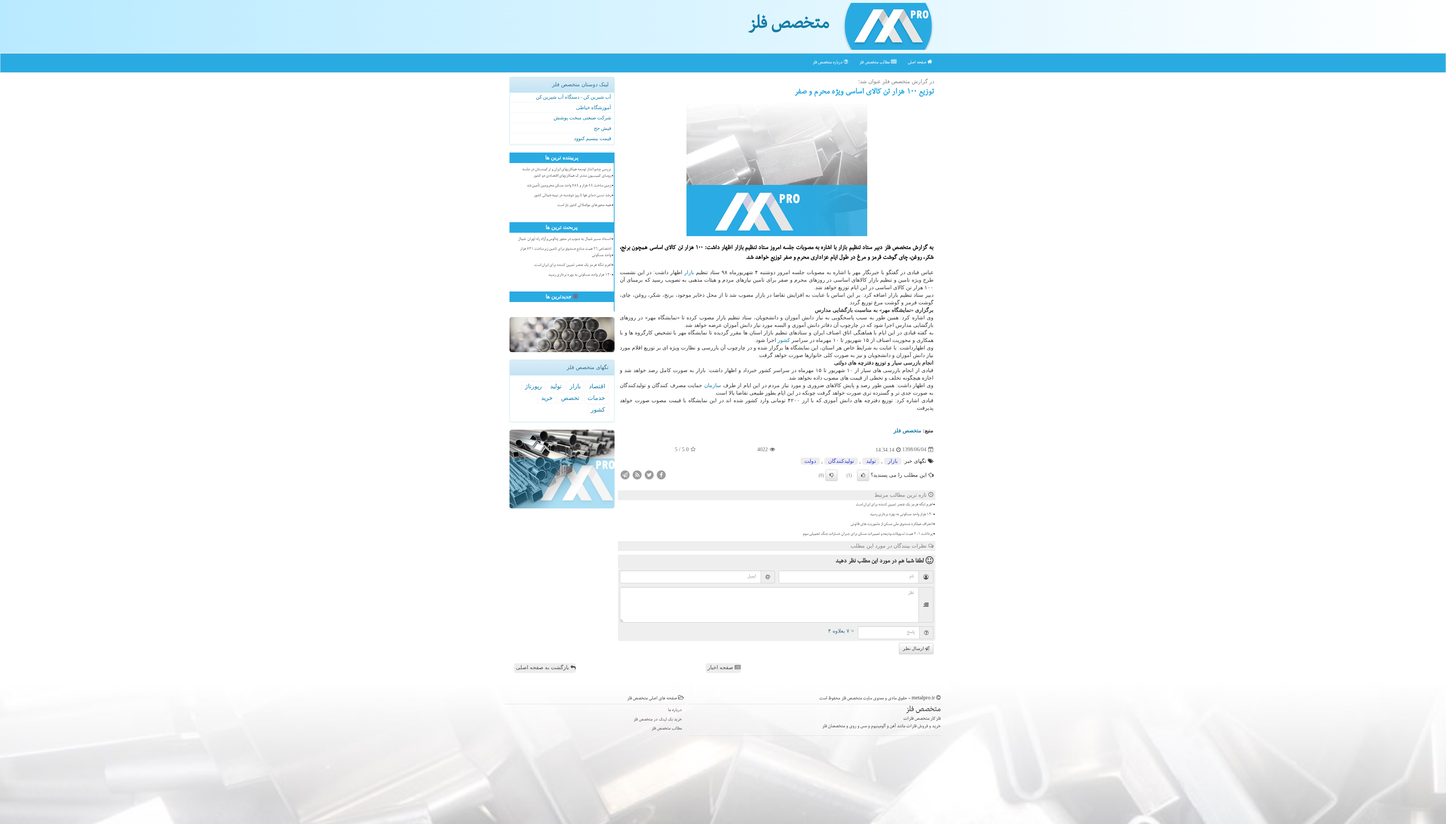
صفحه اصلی (917, 62)
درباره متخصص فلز (828, 62)
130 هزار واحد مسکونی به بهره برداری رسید (901, 515)
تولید (871, 461)
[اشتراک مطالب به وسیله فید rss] (637, 474)
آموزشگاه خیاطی (593, 107)
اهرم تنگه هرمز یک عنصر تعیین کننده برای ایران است (894, 505)
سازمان (712, 385)
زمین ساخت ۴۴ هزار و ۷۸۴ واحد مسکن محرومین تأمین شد (569, 186)
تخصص (570, 398)
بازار (689, 272)
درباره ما (675, 710)
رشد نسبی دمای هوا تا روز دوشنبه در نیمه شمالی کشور (572, 196)
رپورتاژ (533, 386)
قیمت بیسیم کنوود (592, 138)
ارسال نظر (914, 648)
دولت (810, 461)
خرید (547, 398)
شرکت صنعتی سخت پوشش (582, 118)
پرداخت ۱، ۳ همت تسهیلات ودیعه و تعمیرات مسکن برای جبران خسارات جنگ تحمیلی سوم (868, 534)
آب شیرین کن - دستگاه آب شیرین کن (573, 97)
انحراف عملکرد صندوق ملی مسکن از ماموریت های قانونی (892, 524)
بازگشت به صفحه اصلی (543, 667)
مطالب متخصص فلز (875, 62)
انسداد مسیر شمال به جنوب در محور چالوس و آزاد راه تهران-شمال (564, 239)
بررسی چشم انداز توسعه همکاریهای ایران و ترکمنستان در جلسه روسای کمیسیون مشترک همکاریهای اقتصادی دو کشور (566, 173)
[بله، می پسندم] (863, 475)
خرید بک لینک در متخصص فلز (657, 719)
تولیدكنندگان (841, 461)
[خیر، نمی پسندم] (831, 475)
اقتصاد (597, 386)
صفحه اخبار (721, 667)
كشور (784, 340)
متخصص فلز (789, 25)
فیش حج (602, 128)
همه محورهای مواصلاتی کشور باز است (584, 205)
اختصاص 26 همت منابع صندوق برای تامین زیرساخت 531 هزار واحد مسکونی (565, 252)
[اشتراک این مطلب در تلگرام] (625, 474)
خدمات (596, 398)
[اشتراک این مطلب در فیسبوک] (661, 474)
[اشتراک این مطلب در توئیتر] (649, 474)
